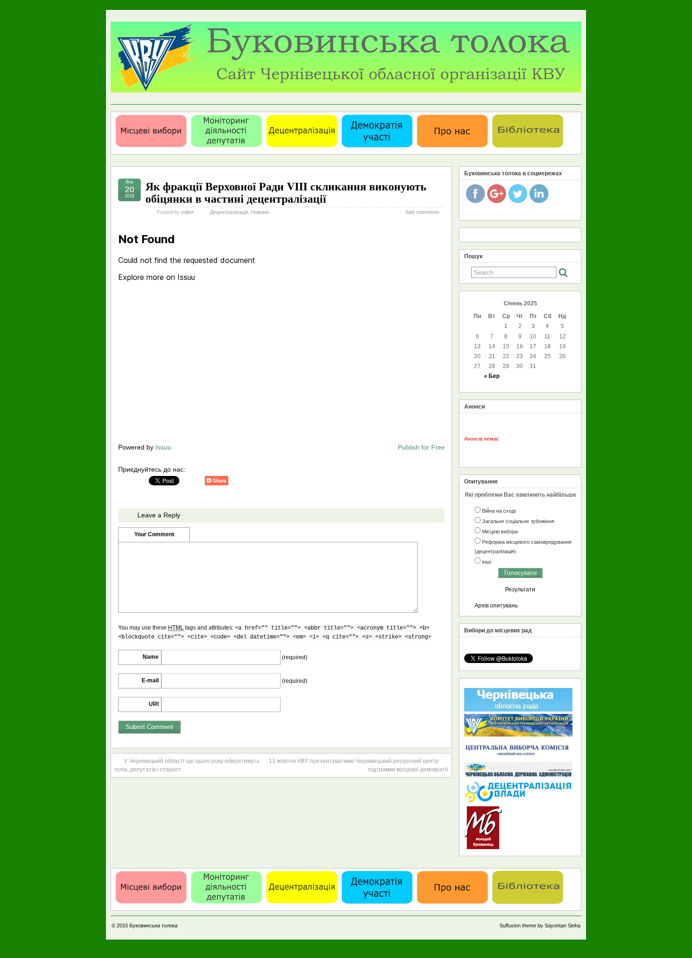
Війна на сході (498, 511)
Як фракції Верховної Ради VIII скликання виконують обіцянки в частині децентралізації (285, 192)
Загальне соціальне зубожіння (518, 521)
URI (154, 704)
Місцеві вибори (500, 531)
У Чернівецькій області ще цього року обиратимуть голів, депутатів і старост (186, 765)
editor (187, 212)
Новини (260, 212)
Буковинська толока (153, 925)
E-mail (150, 680)
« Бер (491, 376)
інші (486, 562)
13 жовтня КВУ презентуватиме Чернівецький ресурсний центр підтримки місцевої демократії (358, 765)
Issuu (163, 447)
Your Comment (154, 534)
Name (151, 657)
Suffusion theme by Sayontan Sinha (539, 925)
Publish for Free (421, 447)
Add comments (422, 212)
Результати (520, 589)
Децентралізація (229, 212)
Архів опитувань (496, 605)
